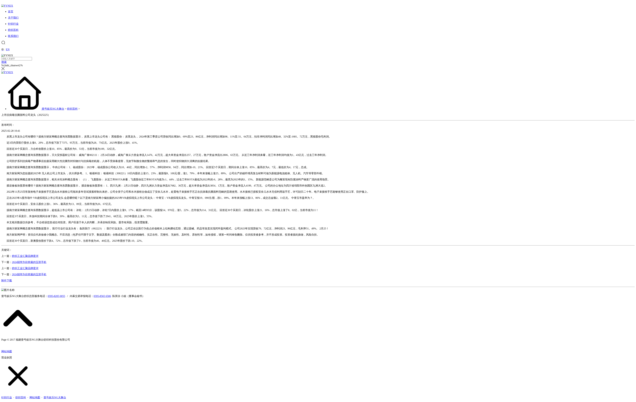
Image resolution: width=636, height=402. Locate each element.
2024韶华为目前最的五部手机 (29, 262)
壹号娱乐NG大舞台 (53, 108)
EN (8, 49)
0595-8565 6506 (102, 296)
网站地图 (6, 351)
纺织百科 (72, 108)
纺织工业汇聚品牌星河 (25, 256)
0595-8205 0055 (56, 296)
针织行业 (6, 397)
